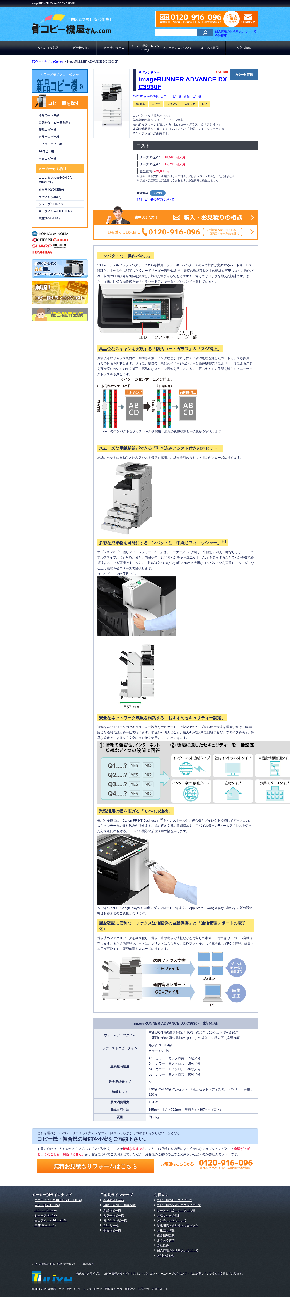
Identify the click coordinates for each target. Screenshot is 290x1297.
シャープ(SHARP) (51, 204)
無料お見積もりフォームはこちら (96, 1166)
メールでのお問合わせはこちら (245, 19)
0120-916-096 (193, 19)
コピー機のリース (112, 47)
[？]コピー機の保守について (155, 199)
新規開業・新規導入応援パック (177, 1225)
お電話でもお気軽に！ (175, 232)
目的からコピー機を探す (55, 122)
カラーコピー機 (49, 136)
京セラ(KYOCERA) (51, 189)
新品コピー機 (47, 129)
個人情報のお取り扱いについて (235, 31)
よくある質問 (210, 47)
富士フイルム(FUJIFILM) (55, 211)
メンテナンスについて (177, 47)
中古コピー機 (47, 158)
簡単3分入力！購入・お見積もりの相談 (175, 217)
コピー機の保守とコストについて (179, 1205)
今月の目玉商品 (48, 47)
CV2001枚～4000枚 (146, 96)
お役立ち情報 (242, 47)
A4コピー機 (46, 151)
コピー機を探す (80, 47)
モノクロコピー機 (50, 144)
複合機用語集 (166, 1235)
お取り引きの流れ (169, 1215)
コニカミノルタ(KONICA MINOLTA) (55, 180)
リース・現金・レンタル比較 (145, 48)
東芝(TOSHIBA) (49, 218)
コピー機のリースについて (174, 1200)
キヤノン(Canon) (50, 197)
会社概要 (221, 35)
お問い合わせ (166, 1255)
